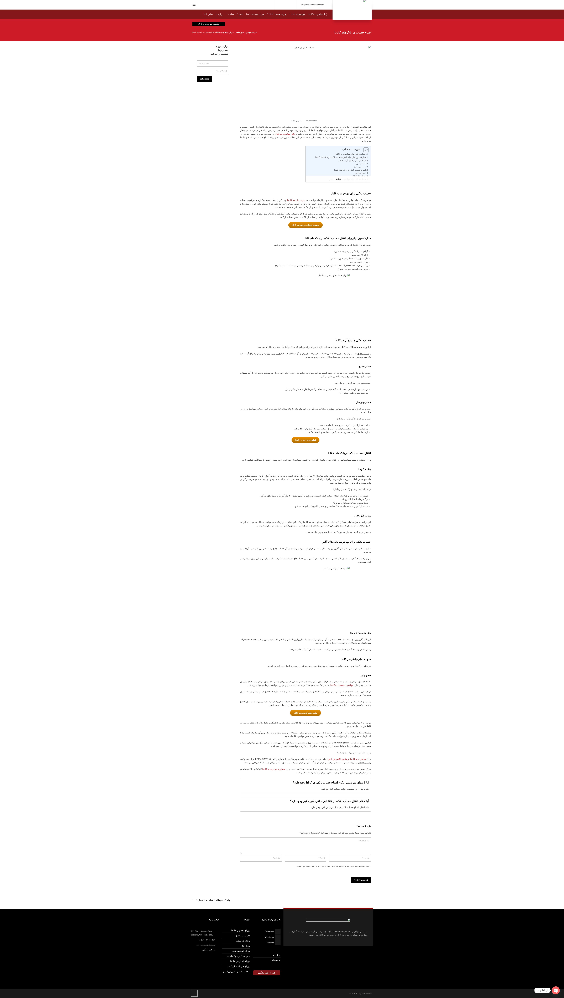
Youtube (270, 943)
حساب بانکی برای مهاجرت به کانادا (351, 154)
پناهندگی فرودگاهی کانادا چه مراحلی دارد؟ (213, 900)
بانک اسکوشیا (360, 173)
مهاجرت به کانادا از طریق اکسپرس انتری (346, 759)
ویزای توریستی (243, 941)
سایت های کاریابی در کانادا (305, 713)
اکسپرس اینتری (242, 935)
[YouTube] (285, 4)
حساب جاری (360, 164)
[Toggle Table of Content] (364, 149)
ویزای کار (245, 946)
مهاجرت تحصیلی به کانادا (341, 685)
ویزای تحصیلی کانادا (240, 930)
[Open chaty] (556, 990)
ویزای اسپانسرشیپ (240, 951)
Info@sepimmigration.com (206, 945)
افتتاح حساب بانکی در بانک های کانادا (350, 170)
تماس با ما (276, 960)
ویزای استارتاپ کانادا (240, 961)
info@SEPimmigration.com (312, 5)
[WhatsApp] (290, 5)
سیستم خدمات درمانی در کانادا (305, 225)
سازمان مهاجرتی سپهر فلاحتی (246, 32)
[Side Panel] (194, 4)
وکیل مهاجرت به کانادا (285, 134)
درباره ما (276, 955)
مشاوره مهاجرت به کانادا (273, 769)
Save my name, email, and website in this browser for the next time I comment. (332, 866)
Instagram (269, 931)
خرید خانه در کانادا (295, 200)
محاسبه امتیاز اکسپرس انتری (236, 971)
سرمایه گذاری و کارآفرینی (238, 956)
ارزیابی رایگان (208, 950)
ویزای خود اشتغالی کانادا (238, 966)
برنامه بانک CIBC (358, 176)
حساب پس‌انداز (359, 167)
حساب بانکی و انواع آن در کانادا (352, 160)
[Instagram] (280, 5)
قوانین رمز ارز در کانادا (305, 440)
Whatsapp (269, 937)
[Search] (199, 5)
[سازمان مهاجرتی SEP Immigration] (352, 10)
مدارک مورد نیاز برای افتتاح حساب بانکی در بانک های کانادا (340, 157)
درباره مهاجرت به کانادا (224, 32)
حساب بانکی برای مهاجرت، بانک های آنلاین (347, 179)
